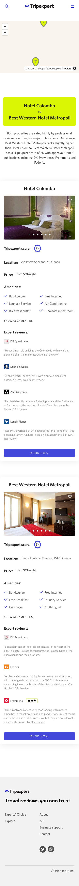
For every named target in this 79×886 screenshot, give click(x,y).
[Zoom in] (5, 26)
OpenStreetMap (49, 68)
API (42, 821)
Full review (20, 409)
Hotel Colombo (39, 188)
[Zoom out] (5, 32)
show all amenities (18, 320)
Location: (11, 262)
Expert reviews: (16, 332)
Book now (39, 453)
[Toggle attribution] (74, 68)
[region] (39, 47)
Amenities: (12, 287)
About (44, 814)
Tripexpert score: (17, 248)
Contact (45, 834)
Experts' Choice (15, 814)
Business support (51, 827)
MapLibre (31, 68)
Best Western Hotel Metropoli (39, 484)
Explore (10, 821)
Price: (8, 275)
